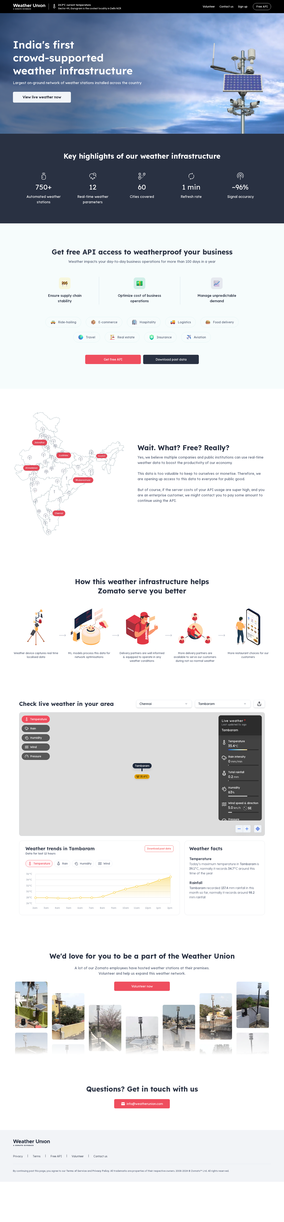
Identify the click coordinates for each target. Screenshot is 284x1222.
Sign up (242, 6)
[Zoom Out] (239, 829)
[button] (69, 473)
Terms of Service (76, 1170)
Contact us (226, 6)
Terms (37, 1156)
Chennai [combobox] (145, 704)
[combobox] (223, 704)
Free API (262, 6)
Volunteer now (142, 986)
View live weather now (42, 97)
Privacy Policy (100, 1170)
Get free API (113, 359)
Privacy (18, 1156)
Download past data (171, 359)
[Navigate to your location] (258, 829)
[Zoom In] (247, 829)
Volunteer (209, 6)
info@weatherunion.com (145, 1104)
